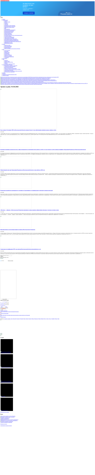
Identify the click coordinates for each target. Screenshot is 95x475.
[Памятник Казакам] (7, 404)
